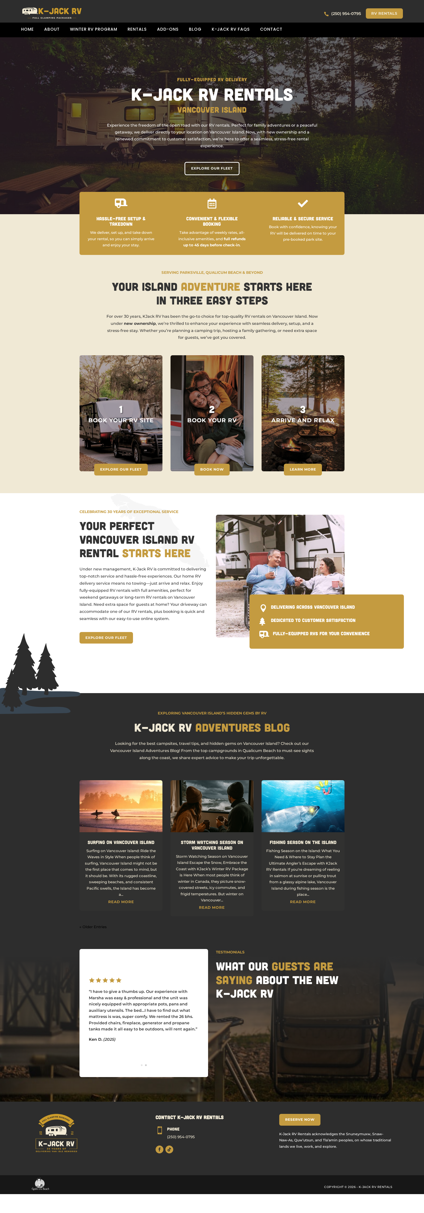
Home (27, 29)
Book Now (212, 469)
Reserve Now (300, 1119)
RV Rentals (384, 13)
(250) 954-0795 (181, 1136)
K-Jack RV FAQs (231, 29)
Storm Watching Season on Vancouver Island (212, 845)
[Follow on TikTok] (169, 1149)
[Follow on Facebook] (159, 1149)
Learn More (303, 469)
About (52, 29)
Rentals (137, 29)
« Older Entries (93, 926)
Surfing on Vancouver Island (121, 842)
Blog (195, 29)
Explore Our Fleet (212, 168)
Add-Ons (168, 29)
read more (121, 901)
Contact (271, 29)
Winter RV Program (93, 29)
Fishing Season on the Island (303, 842)
